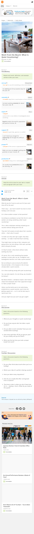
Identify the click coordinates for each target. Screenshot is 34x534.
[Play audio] (7, 83)
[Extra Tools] (31, 191)
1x (27, 191)
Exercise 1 (4, 70)
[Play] (2, 191)
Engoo (3, 20)
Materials (15, 6)
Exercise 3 (4, 306)
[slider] (2, 194)
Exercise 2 (4, 177)
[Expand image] (17, 37)
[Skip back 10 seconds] (24, 191)
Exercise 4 (4, 351)
